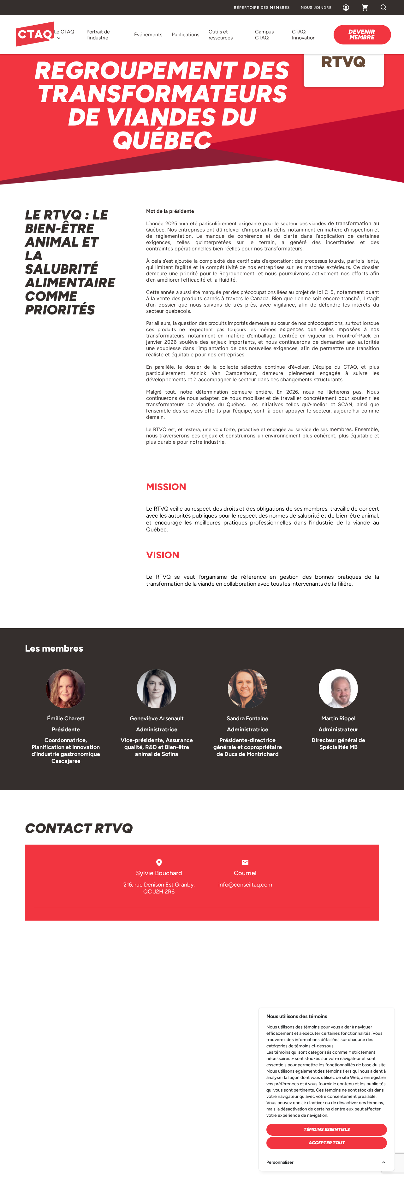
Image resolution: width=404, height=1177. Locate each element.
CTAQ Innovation (304, 35)
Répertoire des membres (262, 7)
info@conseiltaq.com (245, 884)
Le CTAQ (64, 32)
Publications (185, 35)
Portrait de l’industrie (98, 35)
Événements (148, 35)
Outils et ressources (221, 35)
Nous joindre (316, 7)
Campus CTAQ (264, 35)
